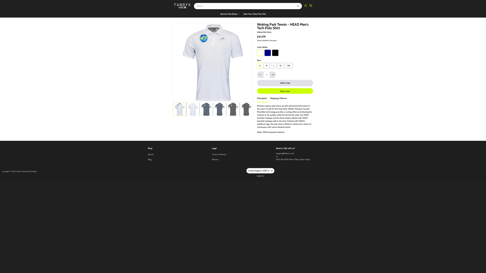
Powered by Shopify (29, 171)
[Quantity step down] (260, 75)
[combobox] (244, 6)
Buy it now (285, 91)
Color (262, 47)
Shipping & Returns (278, 98)
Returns (215, 159)
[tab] (263, 99)
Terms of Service (219, 154)
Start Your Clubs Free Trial (255, 14)
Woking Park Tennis (264, 32)
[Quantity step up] (273, 75)
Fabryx (18, 171)
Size (259, 60)
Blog (150, 159)
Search (151, 154)
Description (262, 98)
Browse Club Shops (228, 14)
